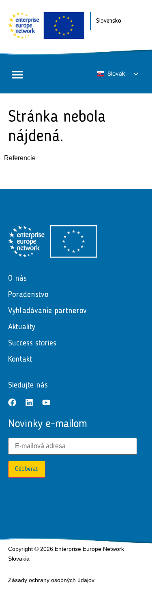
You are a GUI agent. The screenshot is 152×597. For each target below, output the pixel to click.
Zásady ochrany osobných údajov (51, 580)
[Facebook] (12, 402)
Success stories (32, 343)
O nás (17, 279)
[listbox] (117, 74)
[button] (17, 74)
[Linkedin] (29, 402)
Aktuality (21, 327)
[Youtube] (46, 402)
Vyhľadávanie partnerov (47, 311)
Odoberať (27, 469)
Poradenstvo (28, 295)
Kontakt (20, 360)
